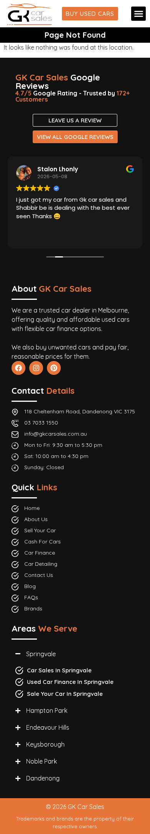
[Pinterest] (54, 368)
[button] (138, 14)
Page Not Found (75, 35)
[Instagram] (36, 368)
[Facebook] (18, 368)
